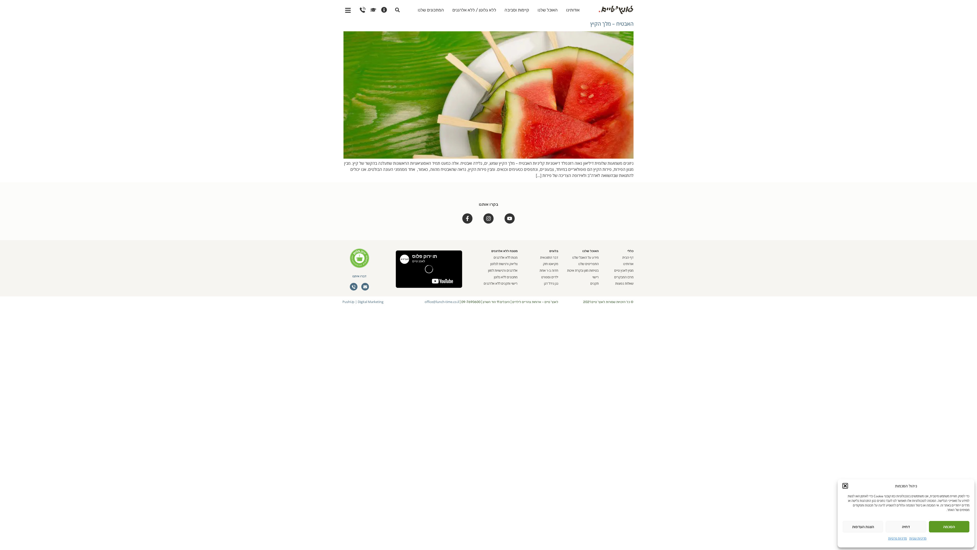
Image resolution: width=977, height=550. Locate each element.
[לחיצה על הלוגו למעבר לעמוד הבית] (616, 9)
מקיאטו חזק (550, 264)
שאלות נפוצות (624, 283)
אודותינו (573, 9)
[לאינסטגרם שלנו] (488, 218)
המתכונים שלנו (431, 9)
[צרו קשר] (363, 10)
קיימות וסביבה (517, 9)
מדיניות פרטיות (897, 538)
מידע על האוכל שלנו (585, 257)
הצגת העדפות (863, 527)
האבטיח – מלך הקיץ (612, 23)
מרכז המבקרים (624, 277)
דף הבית (628, 257)
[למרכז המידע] (384, 10)
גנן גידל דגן (551, 283)
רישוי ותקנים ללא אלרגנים (501, 283)
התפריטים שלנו (588, 264)
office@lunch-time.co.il (442, 301)
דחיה (906, 527)
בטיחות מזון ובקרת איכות (583, 270)
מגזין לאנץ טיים (624, 270)
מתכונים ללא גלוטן (506, 277)
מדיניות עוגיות (917, 538)
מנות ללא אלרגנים (506, 257)
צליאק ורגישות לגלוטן (504, 264)
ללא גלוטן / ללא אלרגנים (474, 9)
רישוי (595, 277)
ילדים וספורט (549, 277)
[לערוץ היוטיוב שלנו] (510, 218)
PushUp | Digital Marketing (362, 301)
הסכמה (949, 527)
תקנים (594, 283)
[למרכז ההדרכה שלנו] (373, 10)
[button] (845, 485)
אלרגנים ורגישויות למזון (503, 270)
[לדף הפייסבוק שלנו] (467, 218)
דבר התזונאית (549, 257)
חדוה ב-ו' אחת (549, 270)
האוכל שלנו (548, 9)
